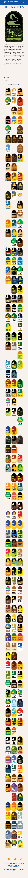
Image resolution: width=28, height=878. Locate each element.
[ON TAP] (14, 105)
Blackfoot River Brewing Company (11, 2)
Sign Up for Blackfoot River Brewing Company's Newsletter (14, 865)
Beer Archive (14, 85)
